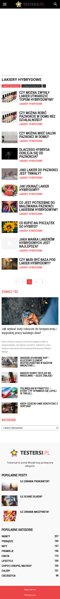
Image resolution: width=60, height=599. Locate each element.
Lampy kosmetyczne (31, 86)
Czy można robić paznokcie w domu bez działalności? (37, 116)
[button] (55, 4)
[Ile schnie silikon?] (10, 500)
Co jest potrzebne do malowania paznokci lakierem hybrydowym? (38, 206)
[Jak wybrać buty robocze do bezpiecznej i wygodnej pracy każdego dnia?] (30, 311)
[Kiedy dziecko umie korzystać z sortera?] (10, 407)
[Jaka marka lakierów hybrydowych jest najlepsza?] (10, 243)
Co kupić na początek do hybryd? (36, 224)
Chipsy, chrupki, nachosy (17, 565)
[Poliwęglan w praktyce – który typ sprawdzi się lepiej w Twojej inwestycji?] (10, 392)
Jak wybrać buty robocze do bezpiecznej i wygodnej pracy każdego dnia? (29, 331)
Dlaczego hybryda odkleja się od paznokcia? (34, 153)
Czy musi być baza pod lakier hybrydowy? (37, 261)
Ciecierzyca (9, 575)
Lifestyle (7, 560)
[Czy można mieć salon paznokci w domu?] (10, 137)
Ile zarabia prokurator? (34, 481)
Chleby (6, 570)
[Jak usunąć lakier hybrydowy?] (10, 190)
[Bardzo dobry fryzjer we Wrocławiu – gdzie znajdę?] (10, 377)
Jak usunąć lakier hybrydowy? (34, 188)
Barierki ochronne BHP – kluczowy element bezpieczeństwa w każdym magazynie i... (36, 361)
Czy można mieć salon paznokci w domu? (37, 135)
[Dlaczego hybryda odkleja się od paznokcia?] (10, 154)
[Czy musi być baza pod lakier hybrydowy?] (10, 264)
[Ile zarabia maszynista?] (10, 516)
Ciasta (5, 556)
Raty (4, 546)
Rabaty (6, 536)
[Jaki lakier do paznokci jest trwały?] (10, 174)
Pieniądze (7, 541)
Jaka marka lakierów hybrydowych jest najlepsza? (37, 242)
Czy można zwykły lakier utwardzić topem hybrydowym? (36, 96)
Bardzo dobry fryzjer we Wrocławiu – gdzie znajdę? (36, 374)
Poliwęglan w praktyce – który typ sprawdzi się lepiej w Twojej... (38, 391)
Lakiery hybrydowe (11, 86)
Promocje (7, 551)
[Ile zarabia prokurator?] (10, 485)
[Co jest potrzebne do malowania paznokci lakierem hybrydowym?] (10, 207)
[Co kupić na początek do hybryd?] (10, 227)
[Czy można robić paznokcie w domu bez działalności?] (10, 117)
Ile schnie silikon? (31, 496)
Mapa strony (30, 589)
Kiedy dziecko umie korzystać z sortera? (39, 405)
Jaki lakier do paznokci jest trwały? (38, 171)
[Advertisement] (30, 40)
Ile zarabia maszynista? (34, 511)
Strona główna (8, 75)
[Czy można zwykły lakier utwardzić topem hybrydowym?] (10, 96)
